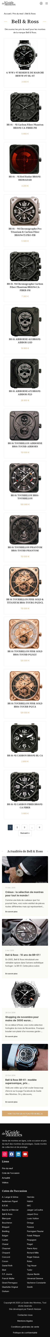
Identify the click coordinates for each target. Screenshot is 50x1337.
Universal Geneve (35, 1278)
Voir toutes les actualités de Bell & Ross (25, 1114)
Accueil (7, 13)
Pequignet (31, 1240)
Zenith (30, 1287)
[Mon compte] (41, 3)
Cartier (5, 1240)
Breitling (5, 1231)
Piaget (30, 1244)
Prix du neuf (18, 13)
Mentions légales (25, 1321)
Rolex (29, 1261)
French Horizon (34, 1309)
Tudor (29, 1270)
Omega (30, 1222)
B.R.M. (5, 1205)
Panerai (30, 1227)
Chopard (6, 1252)
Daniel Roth (7, 1265)
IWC (29, 1205)
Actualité (6, 1178)
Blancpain (6, 1218)
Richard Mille (33, 1252)
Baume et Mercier (10, 1210)
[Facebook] (11, 1154)
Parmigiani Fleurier (35, 1231)
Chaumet (6, 1248)
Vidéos (5, 1182)
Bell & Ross (7, 1214)
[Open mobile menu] (46, 3)
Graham (5, 1291)
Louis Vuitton (33, 1218)
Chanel (5, 1244)
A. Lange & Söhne (10, 1197)
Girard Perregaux (9, 1282)
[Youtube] (25, 1154)
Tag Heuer (32, 1265)
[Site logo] (8, 3)
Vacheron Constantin (36, 1282)
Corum (5, 1261)
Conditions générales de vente (25, 1326)
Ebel (4, 1270)
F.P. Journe (7, 1274)
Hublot (30, 1201)
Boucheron (7, 1222)
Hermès (30, 1197)
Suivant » (25, 833)
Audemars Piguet (10, 1201)
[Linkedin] (18, 1154)
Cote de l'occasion (10, 1173)
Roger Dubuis (33, 1257)
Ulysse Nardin (33, 1274)
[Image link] (12, 1133)
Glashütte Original (10, 1287)
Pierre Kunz (32, 1248)
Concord (6, 1257)
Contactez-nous (25, 1315)
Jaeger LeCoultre (35, 1210)
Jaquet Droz (32, 1214)
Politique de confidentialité (25, 1332)
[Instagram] (4, 1154)
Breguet (5, 1227)
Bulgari (5, 1235)
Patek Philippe (33, 1235)
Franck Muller (8, 1278)
